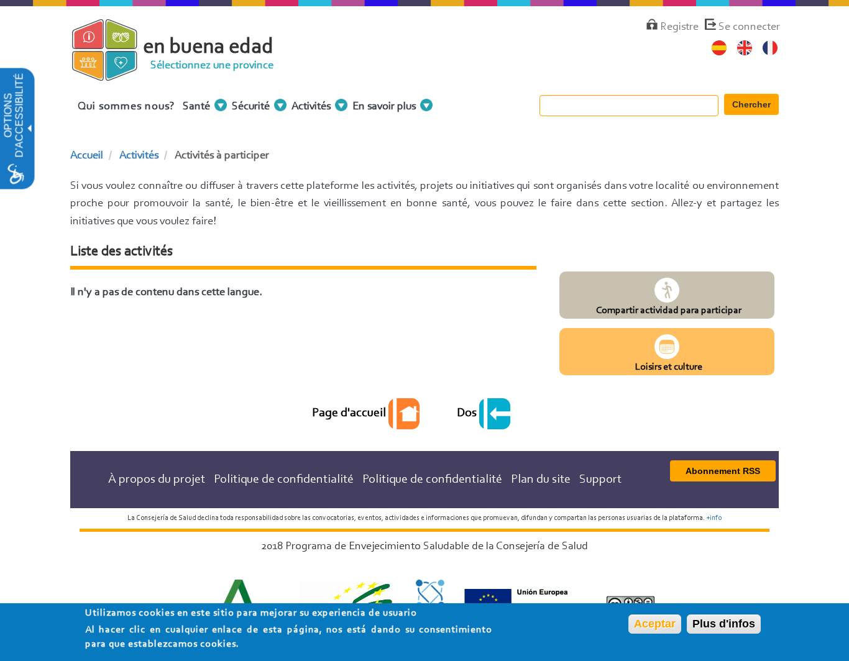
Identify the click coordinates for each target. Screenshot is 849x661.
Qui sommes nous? (126, 106)
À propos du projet (156, 479)
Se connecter (749, 27)
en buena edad (208, 47)
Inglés (745, 48)
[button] (28, 129)
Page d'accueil (350, 413)
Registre (679, 27)
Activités (138, 156)
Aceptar (655, 624)
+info (714, 518)
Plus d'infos (723, 624)
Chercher (751, 104)
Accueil (86, 156)
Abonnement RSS (723, 471)
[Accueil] (115, 74)
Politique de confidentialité (284, 479)
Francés (770, 48)
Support (600, 479)
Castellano (719, 48)
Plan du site (541, 479)
